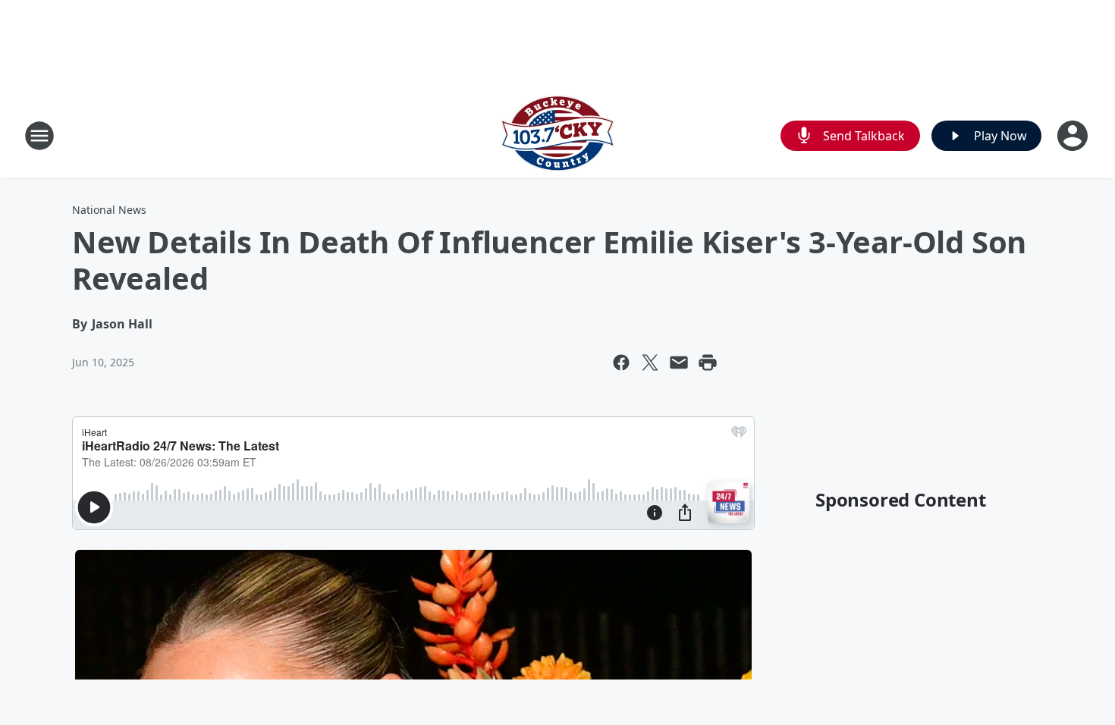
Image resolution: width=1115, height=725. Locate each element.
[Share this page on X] (650, 362)
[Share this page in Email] (678, 362)
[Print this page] (707, 362)
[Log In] (1074, 136)
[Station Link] (557, 135)
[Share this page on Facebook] (621, 362)
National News (109, 209)
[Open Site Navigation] (39, 136)
